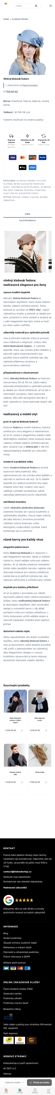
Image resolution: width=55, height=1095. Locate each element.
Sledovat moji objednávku (17, 876)
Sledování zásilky (12, 993)
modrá (43, 197)
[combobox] (24, 5)
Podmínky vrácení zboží (15, 1003)
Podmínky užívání (12, 998)
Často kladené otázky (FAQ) (18, 989)
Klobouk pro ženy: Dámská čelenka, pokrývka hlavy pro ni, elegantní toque (27, 190)
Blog (5, 933)
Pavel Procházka (30, 85)
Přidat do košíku (41, 1082)
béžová (16, 197)
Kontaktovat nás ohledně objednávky (22, 881)
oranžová (9, 200)
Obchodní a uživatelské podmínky (21, 952)
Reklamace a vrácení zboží (17, 947)
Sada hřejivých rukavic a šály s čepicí (15, 720)
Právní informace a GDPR (16, 956)
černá (25, 197)
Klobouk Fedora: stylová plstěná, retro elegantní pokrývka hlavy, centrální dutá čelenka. (24, 183)
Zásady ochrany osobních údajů (20, 942)
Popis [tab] (27, 214)
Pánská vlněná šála (15, 773)
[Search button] (36, 5)
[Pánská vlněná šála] (15, 755)
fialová (34, 197)
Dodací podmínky (12, 938)
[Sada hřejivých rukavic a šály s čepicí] (15, 701)
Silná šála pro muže (39, 719)
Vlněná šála (39, 772)
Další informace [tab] (27, 220)
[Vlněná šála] (39, 755)
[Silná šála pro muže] (39, 701)
